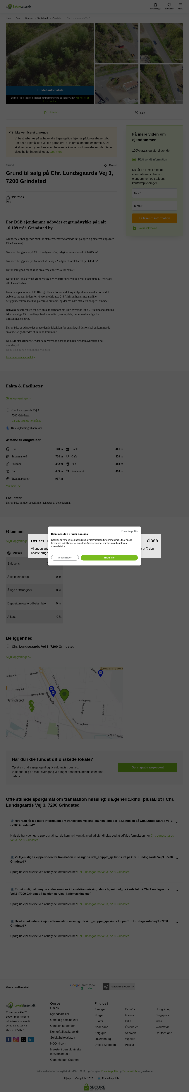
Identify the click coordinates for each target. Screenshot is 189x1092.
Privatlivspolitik (129, 531)
